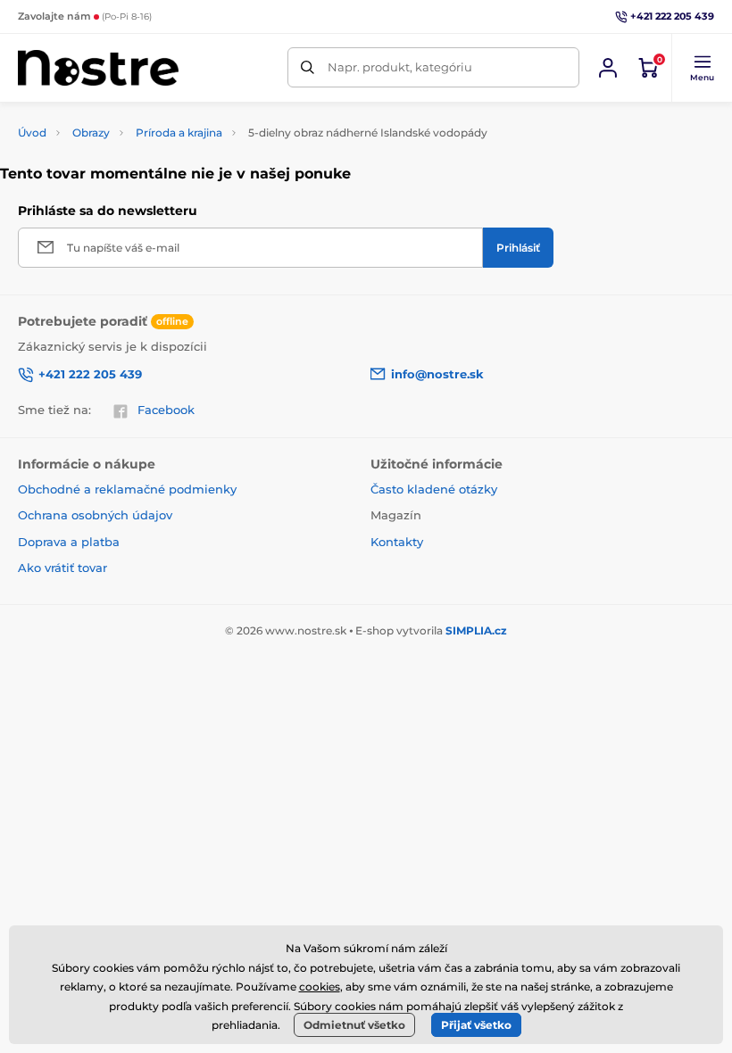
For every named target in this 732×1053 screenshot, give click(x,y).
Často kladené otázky (433, 489)
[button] (701, 68)
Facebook (166, 409)
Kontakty (396, 542)
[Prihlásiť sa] (608, 67)
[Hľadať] (307, 67)
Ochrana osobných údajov (95, 515)
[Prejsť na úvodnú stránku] (98, 68)
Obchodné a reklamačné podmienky (127, 489)
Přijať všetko (476, 1025)
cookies (319, 986)
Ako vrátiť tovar (62, 567)
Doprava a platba (69, 542)
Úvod (32, 132)
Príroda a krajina (179, 132)
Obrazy (91, 132)
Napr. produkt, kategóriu (400, 67)
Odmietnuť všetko (354, 1025)
